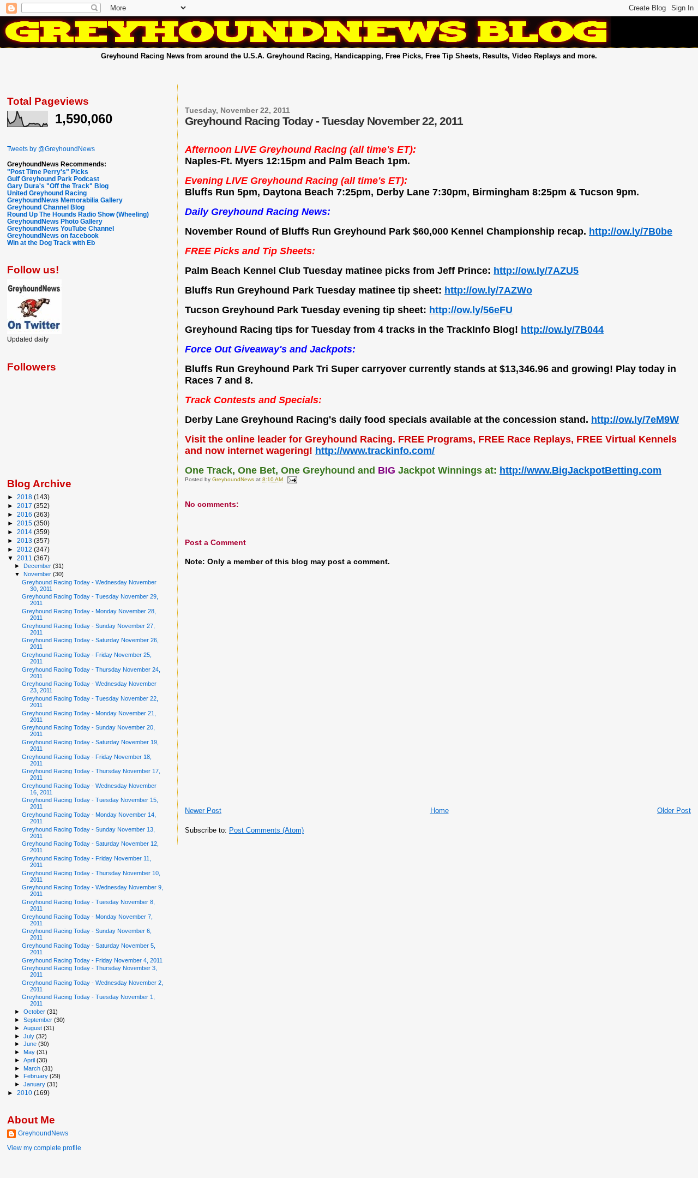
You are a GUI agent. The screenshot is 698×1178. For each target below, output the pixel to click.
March (32, 1068)
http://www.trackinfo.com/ (375, 450)
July (29, 1036)
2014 (25, 531)
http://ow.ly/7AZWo (488, 290)
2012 (25, 549)
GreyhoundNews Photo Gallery (55, 221)
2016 (25, 514)
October (35, 1011)
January (35, 1084)
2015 (25, 523)
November (38, 574)
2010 (25, 1092)
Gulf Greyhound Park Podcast (53, 178)
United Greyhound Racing (47, 192)
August (33, 1028)
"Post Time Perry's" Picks (47, 171)
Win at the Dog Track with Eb (51, 242)
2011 (25, 557)
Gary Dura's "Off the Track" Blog (58, 185)
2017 (25, 505)
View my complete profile (44, 1148)
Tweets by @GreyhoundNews (51, 149)
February (36, 1076)
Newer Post (203, 810)
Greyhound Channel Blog (46, 207)
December (38, 566)
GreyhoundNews (43, 1133)
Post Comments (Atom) (266, 830)
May (30, 1052)
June (30, 1044)
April (30, 1060)
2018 (25, 496)
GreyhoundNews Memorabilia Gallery (65, 200)
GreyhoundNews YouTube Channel (60, 228)
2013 (25, 540)
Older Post (674, 810)
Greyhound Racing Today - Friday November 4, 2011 (92, 960)
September (38, 1019)
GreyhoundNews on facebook (53, 235)
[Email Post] (292, 479)
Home (439, 810)
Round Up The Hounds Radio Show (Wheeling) (78, 214)
